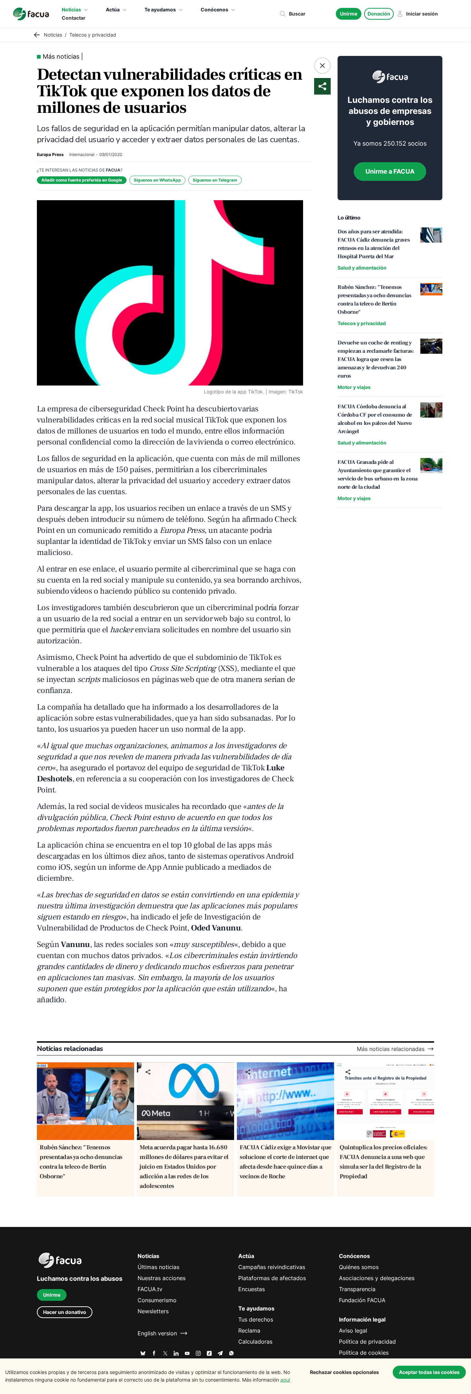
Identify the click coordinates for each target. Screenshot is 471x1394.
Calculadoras (255, 1341)
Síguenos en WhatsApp (157, 180)
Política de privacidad (367, 1341)
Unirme (348, 14)
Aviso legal (353, 1330)
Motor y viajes (354, 387)
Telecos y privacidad (362, 323)
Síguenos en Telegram (215, 180)
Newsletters (153, 1311)
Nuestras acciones (162, 1278)
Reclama (249, 1330)
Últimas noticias (158, 1267)
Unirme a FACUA (389, 171)
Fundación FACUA (362, 1300)
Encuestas (251, 1289)
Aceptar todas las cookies (429, 1372)
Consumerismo (157, 1300)
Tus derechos (255, 1319)
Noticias (71, 9)
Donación (379, 14)
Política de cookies (364, 1352)
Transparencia (357, 1289)
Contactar (74, 18)
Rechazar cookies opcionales (344, 1372)
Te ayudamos (160, 9)
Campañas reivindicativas (271, 1267)
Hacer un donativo (64, 1312)
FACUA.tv (150, 1289)
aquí (285, 1380)
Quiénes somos (359, 1267)
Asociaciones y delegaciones (376, 1278)
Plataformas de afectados (272, 1278)
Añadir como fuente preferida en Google (81, 180)
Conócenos (214, 9)
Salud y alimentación (362, 268)
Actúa (113, 9)
